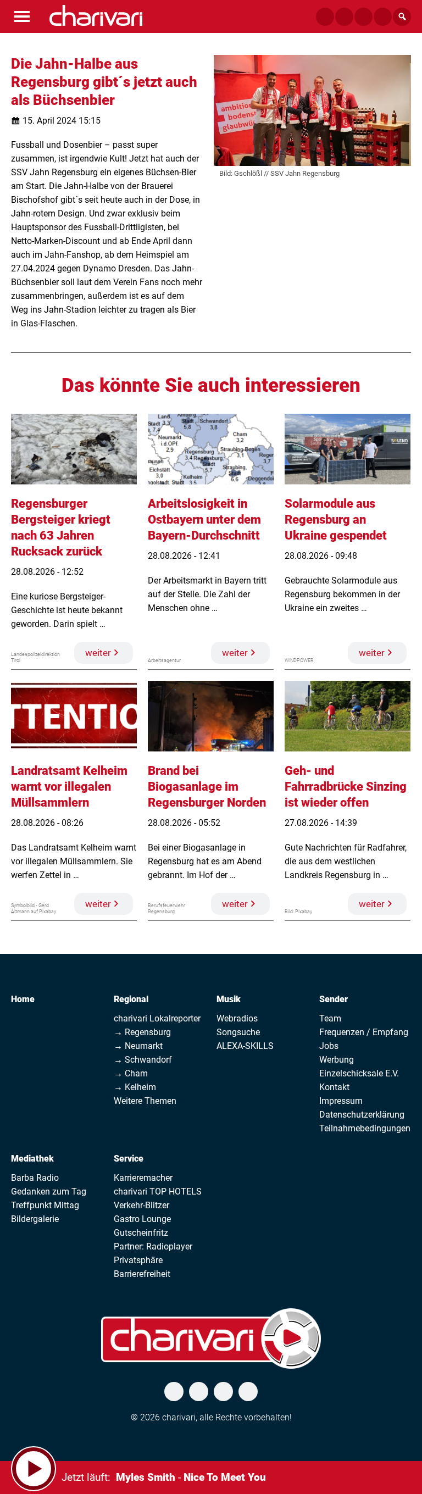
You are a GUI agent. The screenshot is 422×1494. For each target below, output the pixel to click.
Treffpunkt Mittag (45, 1205)
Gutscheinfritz (141, 1233)
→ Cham (131, 1073)
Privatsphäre (138, 1260)
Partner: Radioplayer (153, 1246)
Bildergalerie (35, 1219)
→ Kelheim (135, 1087)
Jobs (328, 1046)
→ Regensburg (142, 1032)
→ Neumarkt (138, 1046)
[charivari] (95, 15)
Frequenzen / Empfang (363, 1032)
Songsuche (238, 1032)
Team (330, 1018)
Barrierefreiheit (142, 1274)
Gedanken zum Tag (48, 1191)
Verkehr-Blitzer (141, 1205)
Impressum (341, 1101)
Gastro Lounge (142, 1219)
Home (23, 999)
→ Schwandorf (143, 1059)
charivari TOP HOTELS (158, 1191)
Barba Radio (35, 1178)
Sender (333, 999)
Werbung (336, 1059)
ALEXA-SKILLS (245, 1046)
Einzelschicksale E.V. (359, 1073)
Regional (131, 999)
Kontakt (334, 1087)
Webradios (237, 1018)
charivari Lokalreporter (157, 1018)
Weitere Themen (145, 1101)
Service (128, 1158)
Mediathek (32, 1158)
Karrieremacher (143, 1178)
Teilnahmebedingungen (364, 1128)
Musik (228, 999)
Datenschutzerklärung (361, 1114)
